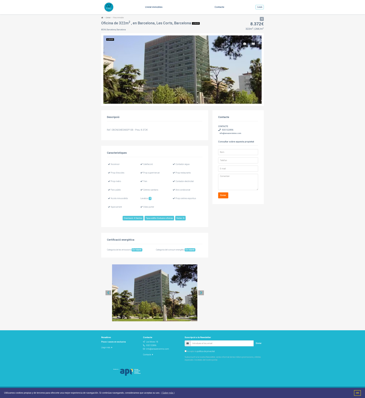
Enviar (223, 195)
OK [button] (357, 393)
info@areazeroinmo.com (230, 133)
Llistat (108, 18)
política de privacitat (206, 351)
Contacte (147, 354)
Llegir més (106, 347)
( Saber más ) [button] (168, 393)
